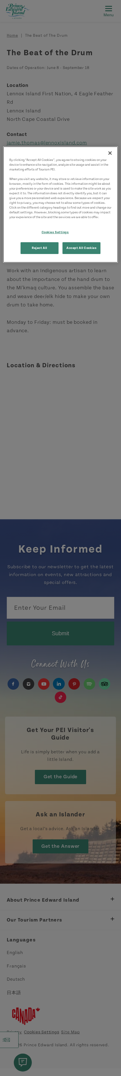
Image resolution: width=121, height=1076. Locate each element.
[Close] (110, 153)
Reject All (39, 248)
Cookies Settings (55, 232)
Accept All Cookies (81, 248)
